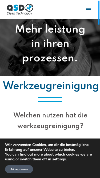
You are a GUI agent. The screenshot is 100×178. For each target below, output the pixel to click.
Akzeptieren (19, 169)
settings (59, 159)
